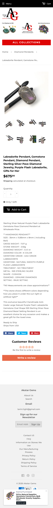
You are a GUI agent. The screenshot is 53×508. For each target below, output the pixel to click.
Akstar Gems (30, 483)
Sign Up (35, 424)
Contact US (28, 435)
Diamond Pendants (24, 52)
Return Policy (28, 459)
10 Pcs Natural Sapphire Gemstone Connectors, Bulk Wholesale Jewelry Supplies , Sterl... (28, 497)
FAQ (29, 439)
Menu (8, 3)
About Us (28, 395)
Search (28, 399)
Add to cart (21, 503)
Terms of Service (29, 466)
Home (5, 52)
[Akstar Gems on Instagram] (33, 476)
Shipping (7, 181)
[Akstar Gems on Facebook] (22, 476)
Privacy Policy (28, 455)
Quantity (8, 188)
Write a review (26, 357)
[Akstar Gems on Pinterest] (28, 476)
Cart (48, 3)
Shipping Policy (28, 462)
